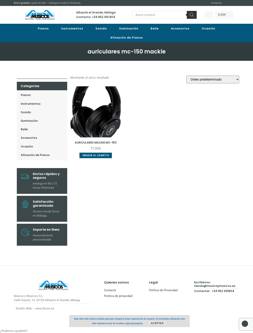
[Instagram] (232, 3)
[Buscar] (192, 15)
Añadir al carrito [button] (95, 155)
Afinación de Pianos (126, 38)
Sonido (101, 28)
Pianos (43, 28)
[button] (126, 331)
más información (134, 323)
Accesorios (180, 28)
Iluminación (128, 28)
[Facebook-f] (228, 3)
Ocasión (208, 28)
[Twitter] (237, 3)
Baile (155, 28)
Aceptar (157, 323)
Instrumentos (72, 28)
